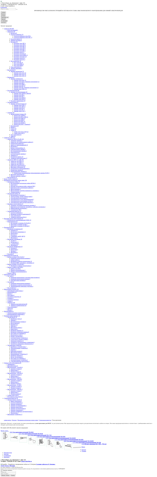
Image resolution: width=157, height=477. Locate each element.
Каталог (3, 14)
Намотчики (14, 329)
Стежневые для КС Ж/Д (18, 236)
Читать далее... (5, 430)
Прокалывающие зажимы (19, 171)
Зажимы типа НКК (20, 84)
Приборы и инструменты (15, 204)
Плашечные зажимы (17, 170)
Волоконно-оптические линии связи (15, 180)
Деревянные (11, 364)
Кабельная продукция (11, 255)
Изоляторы (14, 146)
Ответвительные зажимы (18, 149)
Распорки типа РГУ (20, 56)
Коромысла (15, 126)
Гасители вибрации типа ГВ (22, 36)
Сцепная (10, 112)
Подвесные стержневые (18, 232)
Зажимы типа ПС (19, 109)
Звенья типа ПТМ (20, 123)
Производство (4, 17)
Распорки (14, 42)
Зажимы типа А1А (20, 73)
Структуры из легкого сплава (19, 339)
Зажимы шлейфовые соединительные (22, 411)
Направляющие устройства (19, 354)
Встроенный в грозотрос (18, 195)
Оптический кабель (13, 193)
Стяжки (10, 301)
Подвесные (15, 242)
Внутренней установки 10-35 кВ (21, 223)
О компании (4, 20)
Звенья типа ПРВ (19, 118)
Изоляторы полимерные (14, 229)
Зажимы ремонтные (17, 407)
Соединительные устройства (19, 338)
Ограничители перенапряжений (20, 168)
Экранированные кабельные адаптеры (22, 286)
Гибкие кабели (15, 260)
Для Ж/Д (13, 240)
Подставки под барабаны (18, 333)
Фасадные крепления (17, 174)
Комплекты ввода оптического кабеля (22, 187)
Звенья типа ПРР (19, 120)
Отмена (13, 475)
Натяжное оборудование (12, 316)
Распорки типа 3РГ (20, 43)
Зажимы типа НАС (20, 80)
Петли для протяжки (17, 357)
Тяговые (13, 251)
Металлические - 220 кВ (15, 373)
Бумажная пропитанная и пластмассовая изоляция (25, 277)
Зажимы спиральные (17, 410)
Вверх (83, 447)
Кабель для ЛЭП (16, 268)
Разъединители (15, 152)
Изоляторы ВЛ (9, 227)
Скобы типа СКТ (19, 133)
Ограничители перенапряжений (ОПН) (19, 220)
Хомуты (10, 308)
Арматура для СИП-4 (17, 164)
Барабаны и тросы (16, 318)
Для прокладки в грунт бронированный (22, 199)
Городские (14, 184)
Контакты (3, 22)
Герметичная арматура (17, 143)
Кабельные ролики (16, 351)
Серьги (13, 128)
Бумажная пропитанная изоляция (20, 258)
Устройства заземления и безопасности (22, 343)
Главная (3, 12)
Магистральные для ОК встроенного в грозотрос (25, 190)
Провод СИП (11, 273)
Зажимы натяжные (17, 78)
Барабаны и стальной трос (18, 346)
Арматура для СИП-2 (17, 162)
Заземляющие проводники (15, 290)
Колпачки (10, 254)
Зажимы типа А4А (20, 75)
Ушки (13, 136)
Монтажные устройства (14, 414)
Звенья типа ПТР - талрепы (22, 124)
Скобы (13, 130)
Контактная (11, 70)
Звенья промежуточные (18, 114)
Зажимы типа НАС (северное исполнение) (26, 81)
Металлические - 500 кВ (15, 389)
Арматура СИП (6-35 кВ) (15, 139)
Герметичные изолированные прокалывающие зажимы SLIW (31, 173)
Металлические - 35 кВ (14, 385)
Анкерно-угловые (16, 369)
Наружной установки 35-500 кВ (20, 226)
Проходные (14, 233)
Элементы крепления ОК (18, 217)
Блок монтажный (12, 30)
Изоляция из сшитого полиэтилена (21, 261)
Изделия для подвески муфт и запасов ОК (23, 186)
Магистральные (15, 189)
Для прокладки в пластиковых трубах (22, 201)
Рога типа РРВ (19, 64)
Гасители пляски (16, 39)
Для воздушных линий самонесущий (21, 196)
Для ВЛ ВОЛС (12, 317)
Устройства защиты (17, 156)
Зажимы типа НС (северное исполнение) (26, 87)
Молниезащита (8, 311)
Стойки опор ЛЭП (13, 395)
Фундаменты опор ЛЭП (14, 396)
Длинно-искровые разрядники (16, 313)
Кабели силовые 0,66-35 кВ (15, 257)
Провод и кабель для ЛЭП (15, 267)
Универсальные (15, 192)
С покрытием (15, 243)
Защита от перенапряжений (19, 145)
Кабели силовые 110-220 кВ (15, 264)
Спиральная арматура (14, 211)
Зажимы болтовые (16, 40)
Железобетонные (12, 366)
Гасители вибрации (17, 34)
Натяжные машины (17, 330)
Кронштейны (11, 292)
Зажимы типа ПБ (19, 95)
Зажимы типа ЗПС (19, 106)
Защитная (11, 31)
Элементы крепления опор (19, 158)
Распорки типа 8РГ (20, 50)
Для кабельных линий (14, 345)
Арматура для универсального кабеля (22, 142)
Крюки (13, 127)
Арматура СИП (9, 137)
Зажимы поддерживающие (19, 92)
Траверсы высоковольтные (19, 304)
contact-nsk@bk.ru (26, 461)
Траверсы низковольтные (18, 305)
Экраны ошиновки (16, 68)
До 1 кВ (10, 276)
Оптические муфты (13, 182)
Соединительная (12, 102)
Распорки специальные (18, 101)
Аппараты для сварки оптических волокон (23, 205)
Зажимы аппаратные (17, 71)
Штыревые (14, 237)
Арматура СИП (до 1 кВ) (15, 159)
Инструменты (12, 177)
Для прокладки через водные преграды (22, 202)
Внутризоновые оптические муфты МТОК (23, 183)
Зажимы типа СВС (19, 105)
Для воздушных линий (14, 399)
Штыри (10, 310)
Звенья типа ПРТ (19, 121)
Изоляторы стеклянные (14, 239)
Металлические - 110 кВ (14, 367)
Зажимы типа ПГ (19, 96)
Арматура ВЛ (9, 28)
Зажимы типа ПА (19, 108)
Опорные (14, 230)
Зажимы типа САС (19, 111)
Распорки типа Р (19, 52)
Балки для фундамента (11, 179)
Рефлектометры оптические (19, 208)
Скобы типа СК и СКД (21, 131)
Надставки (10, 295)
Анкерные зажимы (16, 140)
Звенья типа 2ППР (19, 115)
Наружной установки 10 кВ (19, 224)
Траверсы (14, 155)
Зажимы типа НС (19, 86)
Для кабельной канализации (19, 198)
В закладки (4, 7)
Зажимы (13, 320)
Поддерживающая (13, 90)
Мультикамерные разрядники (16, 314)
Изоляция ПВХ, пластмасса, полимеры (22, 262)
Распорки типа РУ (19, 59)
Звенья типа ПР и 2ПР (21, 117)
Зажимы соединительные (18, 103)
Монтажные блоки (16, 327)
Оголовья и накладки (14, 296)
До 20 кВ (10, 282)
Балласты (14, 33)
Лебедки (13, 326)
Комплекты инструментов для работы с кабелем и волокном (28, 207)
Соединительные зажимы (18, 154)
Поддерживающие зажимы (19, 151)
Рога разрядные (16, 61)
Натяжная (10, 77)
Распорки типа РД (19, 58)
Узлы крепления (16, 67)
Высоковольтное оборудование (13, 218)
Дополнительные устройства (19, 348)
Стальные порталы (13, 299)
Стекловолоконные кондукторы (20, 361)
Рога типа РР (18, 62)
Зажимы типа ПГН (19, 98)
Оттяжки (10, 298)
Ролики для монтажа (17, 336)
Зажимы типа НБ (19, 83)
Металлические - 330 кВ (14, 379)
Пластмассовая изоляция (18, 280)
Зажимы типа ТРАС (20, 89)
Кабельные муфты (10, 274)
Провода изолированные (18, 270)
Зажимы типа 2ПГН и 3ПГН (22, 93)
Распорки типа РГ (20, 53)
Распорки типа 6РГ (20, 49)
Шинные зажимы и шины (18, 176)
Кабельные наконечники (18, 165)
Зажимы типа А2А (20, 74)
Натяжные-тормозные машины (20, 332)
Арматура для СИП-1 (17, 161)
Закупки (3, 19)
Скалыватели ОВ (16, 209)
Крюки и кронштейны (18, 148)
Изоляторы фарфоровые (14, 246)
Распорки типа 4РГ (20, 46)
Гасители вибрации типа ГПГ (23, 37)
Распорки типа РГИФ (21, 55)
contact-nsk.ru (7, 420)
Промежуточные (16, 371)
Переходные (14, 370)
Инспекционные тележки (18, 321)
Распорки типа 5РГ (20, 48)
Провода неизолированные (19, 271)
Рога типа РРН (18, 65)
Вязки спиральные (16, 401)
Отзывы (3, 15)
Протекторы (14, 413)
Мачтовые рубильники (18, 167)
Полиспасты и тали (16, 335)
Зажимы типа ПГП (19, 99)
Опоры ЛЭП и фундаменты (12, 363)
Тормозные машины (17, 341)
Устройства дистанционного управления (22, 342)
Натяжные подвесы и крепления (20, 214)
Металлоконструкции (11, 289)
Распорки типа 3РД (20, 45)
